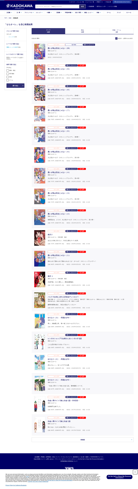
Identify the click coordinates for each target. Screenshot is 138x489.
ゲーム (109, 12)
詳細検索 (91, 6)
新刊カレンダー (101, 6)
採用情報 (48, 457)
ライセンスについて (66, 457)
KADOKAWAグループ (96, 457)
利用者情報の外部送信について (69, 461)
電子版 (81, 65)
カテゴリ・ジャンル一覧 (77, 2)
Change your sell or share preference (38, 481)
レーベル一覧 (90, 2)
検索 (82, 6)
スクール (128, 12)
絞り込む (15, 85)
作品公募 (108, 2)
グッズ (119, 12)
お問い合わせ (49, 459)
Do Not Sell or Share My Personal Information (90, 459)
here (27, 476)
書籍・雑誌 (12, 70)
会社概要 (37, 457)
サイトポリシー (72, 459)
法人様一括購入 (85, 457)
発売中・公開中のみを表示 (125, 38)
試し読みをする (90, 44)
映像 (10, 77)
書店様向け (76, 457)
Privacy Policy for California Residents (16, 485)
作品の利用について (39, 459)
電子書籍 (11, 73)
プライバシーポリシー (61, 459)
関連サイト (100, 2)
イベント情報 (113, 6)
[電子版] (39, 58)
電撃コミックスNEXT (12, 47)
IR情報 (42, 457)
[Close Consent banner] (135, 472)
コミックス (11, 37)
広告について (55, 457)
